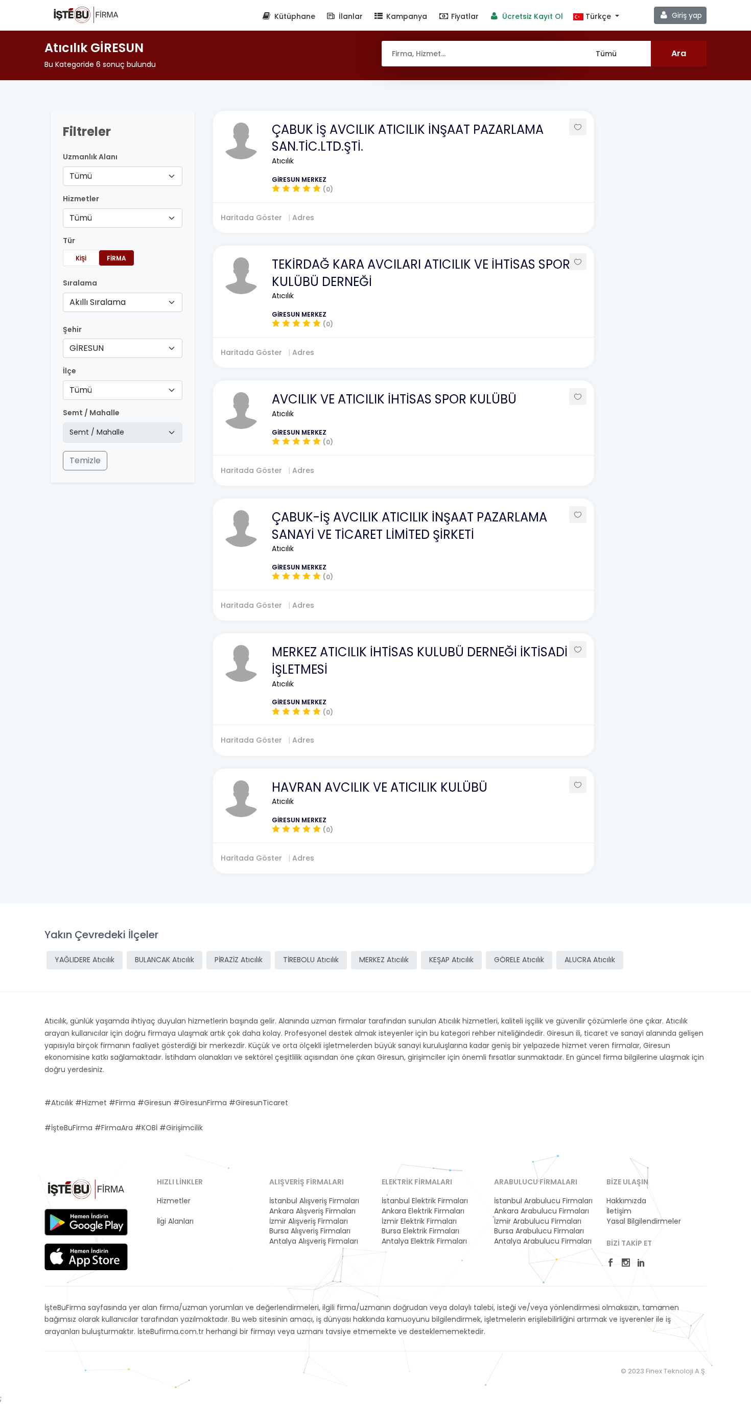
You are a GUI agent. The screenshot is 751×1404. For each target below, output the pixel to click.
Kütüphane (293, 16)
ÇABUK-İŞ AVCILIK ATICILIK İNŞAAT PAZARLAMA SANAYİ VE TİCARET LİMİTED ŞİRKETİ (409, 526)
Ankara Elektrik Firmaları (423, 1211)
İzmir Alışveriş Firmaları (308, 1221)
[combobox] (122, 176)
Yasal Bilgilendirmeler (643, 1221)
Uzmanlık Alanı (90, 157)
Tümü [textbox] (80, 176)
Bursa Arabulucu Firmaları (539, 1231)
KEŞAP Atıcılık (451, 960)
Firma (116, 258)
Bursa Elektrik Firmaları (420, 1231)
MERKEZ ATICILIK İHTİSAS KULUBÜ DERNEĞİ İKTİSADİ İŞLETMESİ (420, 661)
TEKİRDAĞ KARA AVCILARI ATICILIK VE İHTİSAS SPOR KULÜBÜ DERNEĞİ (421, 273)
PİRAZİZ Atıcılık (239, 960)
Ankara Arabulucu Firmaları (541, 1211)
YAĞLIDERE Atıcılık (84, 960)
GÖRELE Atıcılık (519, 960)
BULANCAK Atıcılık (164, 960)
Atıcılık (283, 161)
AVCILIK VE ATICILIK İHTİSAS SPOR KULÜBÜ (394, 399)
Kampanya (405, 16)
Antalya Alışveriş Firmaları (313, 1241)
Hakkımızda (626, 1201)
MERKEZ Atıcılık (384, 960)
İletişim (618, 1211)
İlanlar (350, 16)
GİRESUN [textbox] (86, 348)
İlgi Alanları (175, 1221)
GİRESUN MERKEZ (299, 179)
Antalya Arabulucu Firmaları (543, 1241)
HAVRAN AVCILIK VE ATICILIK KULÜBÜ (379, 787)
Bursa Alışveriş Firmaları (309, 1231)
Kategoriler (176, 1211)
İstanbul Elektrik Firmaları (425, 1201)
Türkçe (598, 16)
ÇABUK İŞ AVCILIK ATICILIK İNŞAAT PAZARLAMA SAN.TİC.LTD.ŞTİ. (408, 138)
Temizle (85, 460)
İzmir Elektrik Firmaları (419, 1221)
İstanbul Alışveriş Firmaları (314, 1201)
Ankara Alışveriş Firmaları (312, 1211)
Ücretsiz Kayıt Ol (531, 16)
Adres (303, 217)
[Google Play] (86, 1222)
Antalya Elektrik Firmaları (424, 1241)
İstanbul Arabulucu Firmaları (543, 1201)
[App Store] (86, 1257)
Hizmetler (174, 1201)
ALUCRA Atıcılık (590, 960)
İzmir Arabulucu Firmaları (537, 1221)
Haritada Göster (252, 217)
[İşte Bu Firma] (86, 14)
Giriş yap (686, 15)
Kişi (81, 258)
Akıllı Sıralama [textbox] (97, 302)
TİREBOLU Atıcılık (311, 960)
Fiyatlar (464, 16)
